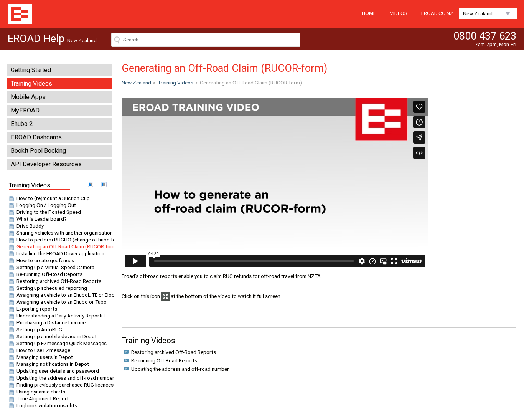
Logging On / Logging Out (46, 205)
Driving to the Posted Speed (48, 212)
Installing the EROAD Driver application (60, 253)
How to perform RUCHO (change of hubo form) (70, 239)
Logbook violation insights (46, 405)
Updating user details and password (57, 371)
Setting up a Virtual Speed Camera (55, 267)
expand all (90, 184)
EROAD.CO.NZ (437, 13)
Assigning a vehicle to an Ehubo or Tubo (61, 302)
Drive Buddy (30, 226)
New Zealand (478, 13)
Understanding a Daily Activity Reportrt (60, 315)
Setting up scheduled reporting (51, 288)
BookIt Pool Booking (38, 150)
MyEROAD (25, 110)
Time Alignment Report (42, 398)
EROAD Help (20, 14)
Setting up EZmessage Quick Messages (61, 343)
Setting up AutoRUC (39, 329)
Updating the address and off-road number (65, 378)
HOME (369, 13)
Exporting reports (36, 309)
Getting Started (31, 70)
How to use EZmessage (43, 350)
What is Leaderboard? (41, 219)
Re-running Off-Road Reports (49, 274)
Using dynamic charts (40, 392)
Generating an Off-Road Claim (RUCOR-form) (67, 246)
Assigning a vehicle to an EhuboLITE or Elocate (69, 295)
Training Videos (31, 83)
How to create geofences (45, 260)
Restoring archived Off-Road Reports (58, 281)
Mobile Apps (28, 97)
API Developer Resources (46, 164)
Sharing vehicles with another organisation (64, 233)
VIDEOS (398, 13)
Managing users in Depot (44, 357)
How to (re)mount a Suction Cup (53, 198)
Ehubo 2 (22, 123)
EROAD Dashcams (36, 137)
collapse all (104, 184)
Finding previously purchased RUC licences (65, 385)
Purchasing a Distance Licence (51, 322)
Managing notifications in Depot (52, 364)
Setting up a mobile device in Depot (56, 336)
